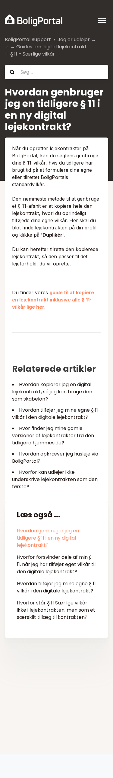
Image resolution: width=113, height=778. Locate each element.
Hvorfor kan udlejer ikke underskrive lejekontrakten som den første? (55, 479)
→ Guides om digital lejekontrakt (48, 46)
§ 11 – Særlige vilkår (32, 53)
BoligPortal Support (28, 39)
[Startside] (33, 20)
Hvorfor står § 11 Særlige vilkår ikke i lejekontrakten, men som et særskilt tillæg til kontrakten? (56, 610)
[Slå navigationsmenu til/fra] (102, 20)
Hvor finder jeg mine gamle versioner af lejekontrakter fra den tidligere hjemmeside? (53, 435)
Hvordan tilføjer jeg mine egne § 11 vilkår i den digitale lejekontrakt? (55, 414)
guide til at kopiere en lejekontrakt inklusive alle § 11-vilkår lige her (53, 299)
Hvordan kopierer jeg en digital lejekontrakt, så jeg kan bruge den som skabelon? (52, 391)
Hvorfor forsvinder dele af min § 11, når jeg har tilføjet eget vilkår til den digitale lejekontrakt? (56, 564)
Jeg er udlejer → (77, 39)
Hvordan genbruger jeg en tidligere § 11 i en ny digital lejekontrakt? (48, 538)
